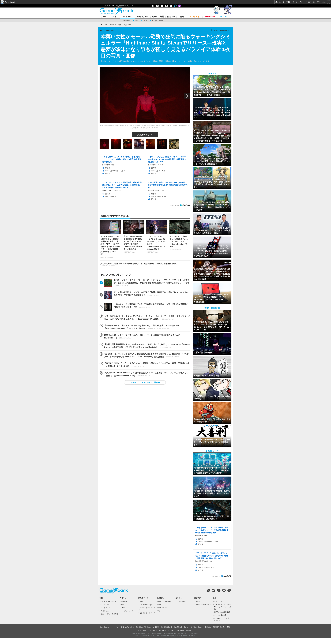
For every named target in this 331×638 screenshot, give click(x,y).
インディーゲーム (158, 21)
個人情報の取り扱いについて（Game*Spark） (188, 627)
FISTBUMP (210, 17)
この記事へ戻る (145, 134)
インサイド (195, 17)
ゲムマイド (225, 17)
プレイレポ (105, 605)
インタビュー (105, 608)
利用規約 (208, 627)
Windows (126, 21)
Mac (136, 21)
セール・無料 (158, 17)
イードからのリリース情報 (146, 630)
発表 (159, 605)
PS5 (141, 601)
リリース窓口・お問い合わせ (124, 627)
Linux (145, 21)
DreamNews (180, 630)
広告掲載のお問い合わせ (143, 627)
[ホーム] (101, 25)
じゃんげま (218, 601)
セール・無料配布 (164, 601)
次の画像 (187, 96)
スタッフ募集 (161, 630)
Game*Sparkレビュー (108, 601)
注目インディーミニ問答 (109, 614)
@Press (188, 630)
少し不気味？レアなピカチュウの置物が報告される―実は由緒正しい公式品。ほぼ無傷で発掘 (138, 265)
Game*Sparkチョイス (203, 605)
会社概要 (156, 627)
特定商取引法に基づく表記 (221, 627)
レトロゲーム (181, 601)
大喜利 (198, 601)
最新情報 (160, 598)
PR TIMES (171, 630)
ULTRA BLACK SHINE (222, 612)
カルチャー (179, 598)
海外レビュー (105, 611)
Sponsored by (174, 205)
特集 (114, 17)
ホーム (104, 17)
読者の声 (171, 17)
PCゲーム (127, 17)
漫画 (182, 17)
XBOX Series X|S (146, 605)
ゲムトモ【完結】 (220, 615)
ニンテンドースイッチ (147, 613)
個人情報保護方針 (166, 627)
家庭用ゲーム (143, 17)
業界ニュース (163, 608)
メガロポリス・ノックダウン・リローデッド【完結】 (222, 607)
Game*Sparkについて (107, 627)
